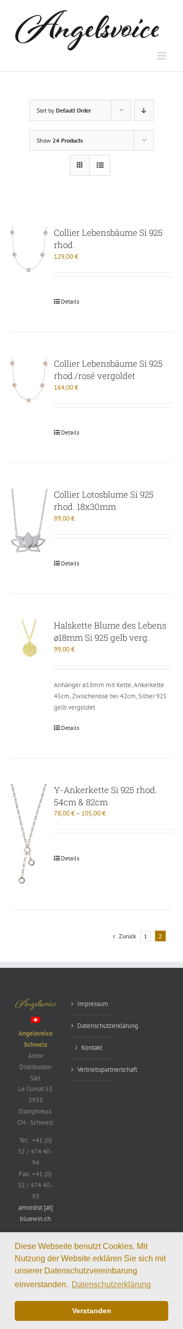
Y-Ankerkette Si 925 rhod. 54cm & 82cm (105, 796)
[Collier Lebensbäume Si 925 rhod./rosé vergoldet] (29, 380)
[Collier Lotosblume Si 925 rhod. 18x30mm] (29, 521)
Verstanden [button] (91, 1311)
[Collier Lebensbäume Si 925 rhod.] (29, 249)
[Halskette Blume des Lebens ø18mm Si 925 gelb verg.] (29, 638)
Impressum (92, 1003)
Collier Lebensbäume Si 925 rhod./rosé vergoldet (108, 370)
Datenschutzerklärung (92, 1025)
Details (70, 301)
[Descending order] (144, 110)
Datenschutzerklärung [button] (111, 1284)
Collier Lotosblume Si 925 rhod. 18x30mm (104, 500)
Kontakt (91, 1047)
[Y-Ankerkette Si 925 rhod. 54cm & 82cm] (29, 834)
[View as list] (100, 165)
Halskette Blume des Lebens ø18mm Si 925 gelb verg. (110, 631)
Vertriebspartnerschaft (92, 1069)
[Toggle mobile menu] (162, 55)
